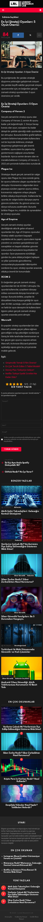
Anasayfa (8, 917)
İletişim (21, 919)
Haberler (18, 540)
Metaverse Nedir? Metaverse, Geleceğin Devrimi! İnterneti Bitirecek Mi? (22, 864)
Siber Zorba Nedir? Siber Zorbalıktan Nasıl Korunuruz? (17, 580)
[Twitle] (30, 35)
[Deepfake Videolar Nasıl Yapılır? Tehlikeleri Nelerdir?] (21, 793)
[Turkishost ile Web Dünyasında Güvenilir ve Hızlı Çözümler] (21, 635)
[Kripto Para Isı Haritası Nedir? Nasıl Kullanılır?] (21, 767)
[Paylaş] (18, 35)
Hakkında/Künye (21, 917)
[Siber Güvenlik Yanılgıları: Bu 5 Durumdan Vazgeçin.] (21, 600)
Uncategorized (20, 645)
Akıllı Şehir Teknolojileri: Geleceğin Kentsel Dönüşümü (20, 512)
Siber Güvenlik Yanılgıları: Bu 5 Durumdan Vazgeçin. (18, 617)
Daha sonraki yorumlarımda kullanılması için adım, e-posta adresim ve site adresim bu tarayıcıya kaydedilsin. (22, 439)
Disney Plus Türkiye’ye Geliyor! (19, 370)
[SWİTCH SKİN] (40, 10)
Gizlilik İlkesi (34, 917)
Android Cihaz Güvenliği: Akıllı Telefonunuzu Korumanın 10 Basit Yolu (19, 684)
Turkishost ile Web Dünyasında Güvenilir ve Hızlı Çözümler (17, 650)
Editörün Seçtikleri (22, 678)
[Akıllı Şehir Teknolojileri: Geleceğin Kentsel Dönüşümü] (21, 497)
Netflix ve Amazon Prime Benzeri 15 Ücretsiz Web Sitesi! (20, 871)
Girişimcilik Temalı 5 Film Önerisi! (20, 362)
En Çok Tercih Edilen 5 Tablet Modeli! (22, 366)
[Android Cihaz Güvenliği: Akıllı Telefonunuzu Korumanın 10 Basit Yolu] (21, 668)
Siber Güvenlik (19, 575)
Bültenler (17, 507)
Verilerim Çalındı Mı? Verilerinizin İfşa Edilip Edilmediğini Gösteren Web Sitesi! (19, 546)
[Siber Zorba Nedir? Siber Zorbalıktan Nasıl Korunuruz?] (21, 565)
